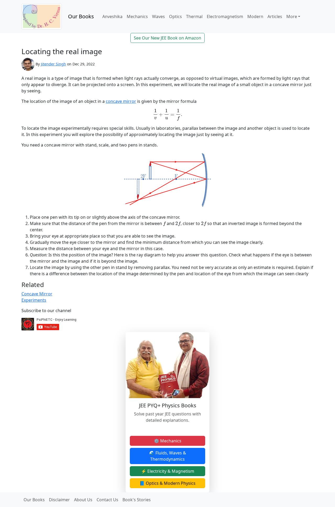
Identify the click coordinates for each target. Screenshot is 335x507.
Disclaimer (59, 500)
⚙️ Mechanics (167, 441)
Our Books (81, 16)
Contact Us (107, 500)
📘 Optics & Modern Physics (167, 483)
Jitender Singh (53, 63)
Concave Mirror (36, 294)
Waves (158, 16)
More (291, 16)
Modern (255, 16)
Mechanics (137, 16)
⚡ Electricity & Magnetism (167, 471)
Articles (274, 16)
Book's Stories (136, 500)
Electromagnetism (225, 16)
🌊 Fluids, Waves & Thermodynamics (167, 456)
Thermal (194, 16)
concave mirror (121, 101)
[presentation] (167, 115)
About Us (83, 500)
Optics (175, 16)
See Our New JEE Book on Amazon (167, 38)
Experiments (33, 300)
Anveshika (112, 16)
